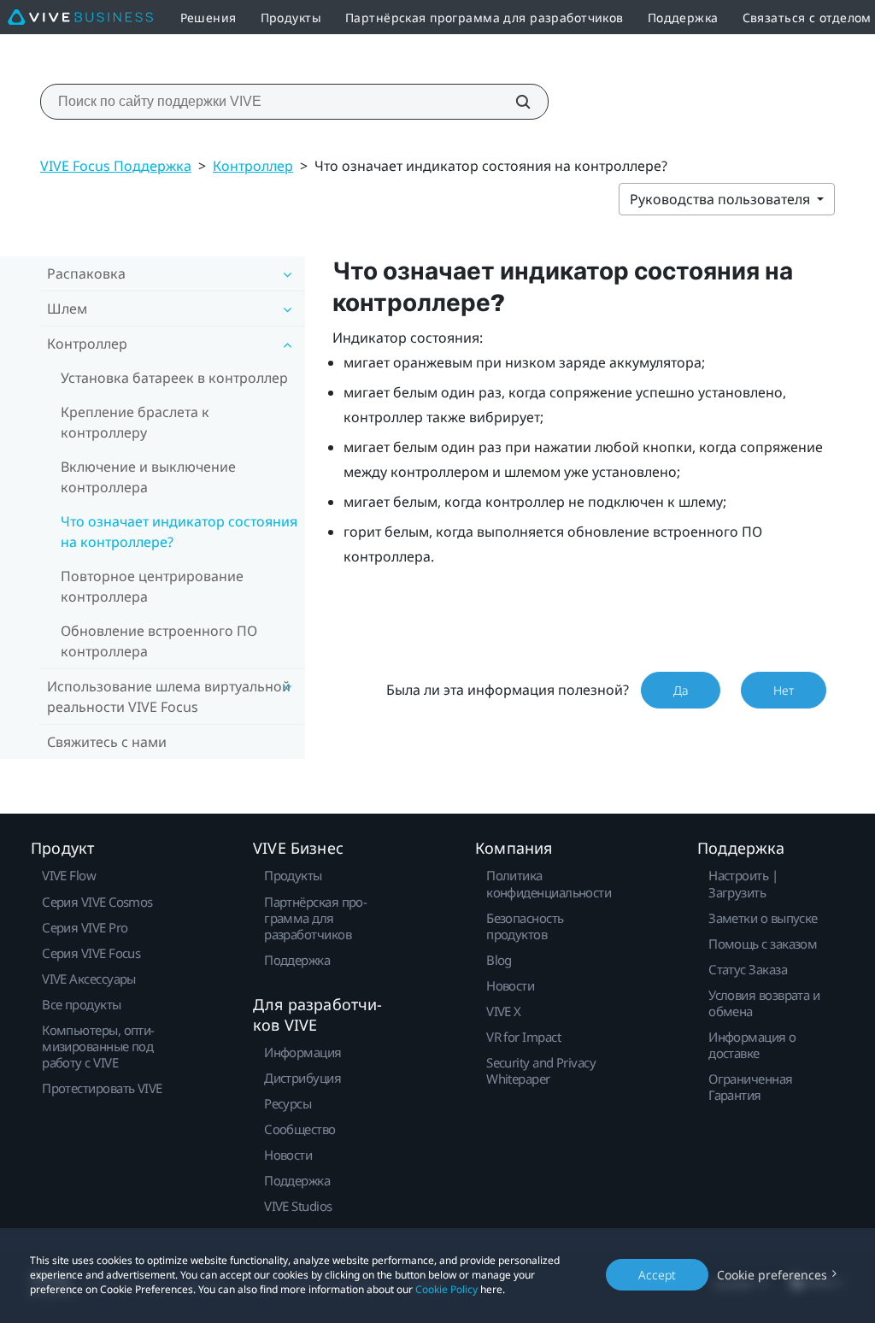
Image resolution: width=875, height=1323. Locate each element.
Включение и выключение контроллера (148, 477)
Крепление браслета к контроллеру (135, 422)
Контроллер (253, 165)
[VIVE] (80, 17)
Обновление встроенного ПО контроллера (159, 641)
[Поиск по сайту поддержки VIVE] (513, 102)
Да (680, 690)
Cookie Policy (446, 1289)
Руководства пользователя (721, 199)
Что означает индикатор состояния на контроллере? (179, 531)
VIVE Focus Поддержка (115, 165)
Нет (783, 690)
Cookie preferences (772, 1275)
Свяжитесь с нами (107, 741)
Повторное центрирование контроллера (152, 586)
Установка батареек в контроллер (174, 377)
